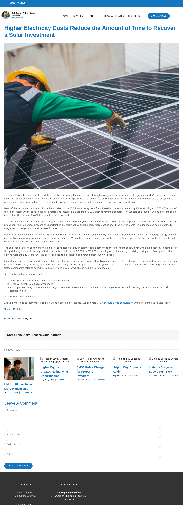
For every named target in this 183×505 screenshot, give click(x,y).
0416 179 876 (16, 3)
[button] (174, 16)
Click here (18, 309)
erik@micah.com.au (25, 495)
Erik (8, 319)
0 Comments (26, 392)
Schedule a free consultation (117, 302)
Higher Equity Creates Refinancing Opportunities (54, 371)
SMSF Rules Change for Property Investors (90, 371)
